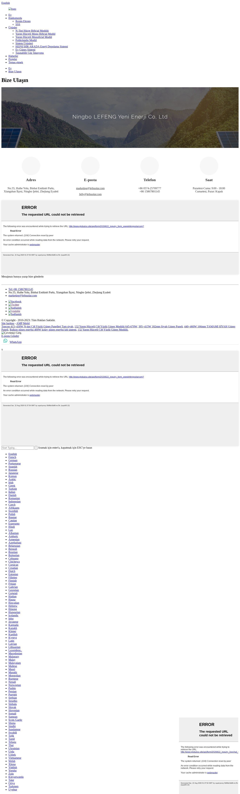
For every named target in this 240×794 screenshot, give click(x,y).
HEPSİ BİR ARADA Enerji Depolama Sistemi (41, 46)
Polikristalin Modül (26, 40)
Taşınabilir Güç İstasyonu (29, 52)
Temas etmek (15, 62)
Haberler (13, 56)
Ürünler (12, 27)
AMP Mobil (23, 323)
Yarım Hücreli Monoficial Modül (33, 37)
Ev (10, 14)
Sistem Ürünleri (24, 43)
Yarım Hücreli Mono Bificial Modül (35, 33)
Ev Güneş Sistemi (25, 49)
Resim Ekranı (23, 21)
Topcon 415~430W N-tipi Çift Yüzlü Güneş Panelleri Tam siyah (37, 326)
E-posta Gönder (10, 335)
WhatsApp (16, 341)
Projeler (12, 59)
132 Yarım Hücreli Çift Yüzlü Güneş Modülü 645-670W (105, 326)
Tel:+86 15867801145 (20, 289)
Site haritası (7, 323)
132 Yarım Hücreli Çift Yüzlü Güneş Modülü (103, 329)
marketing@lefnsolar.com (90, 188)
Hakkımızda (15, 18)
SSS (17, 24)
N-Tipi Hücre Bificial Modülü (32, 30)
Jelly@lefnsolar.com (90, 194)
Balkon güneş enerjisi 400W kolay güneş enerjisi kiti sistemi (43, 329)
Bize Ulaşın (14, 71)
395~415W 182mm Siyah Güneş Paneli (160, 326)
